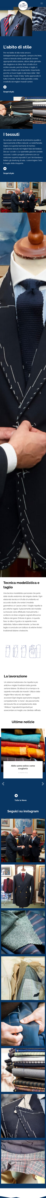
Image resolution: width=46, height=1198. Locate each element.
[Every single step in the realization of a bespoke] (23, 978)
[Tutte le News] (16, 795)
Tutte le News (21, 800)
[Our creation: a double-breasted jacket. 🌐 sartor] (23, 886)
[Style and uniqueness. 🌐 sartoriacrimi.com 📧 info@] (23, 932)
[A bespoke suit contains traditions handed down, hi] (23, 1116)
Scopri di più (8, 92)
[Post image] (23, 750)
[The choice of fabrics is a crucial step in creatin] (23, 1070)
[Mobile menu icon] (42, 3)
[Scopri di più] (4, 87)
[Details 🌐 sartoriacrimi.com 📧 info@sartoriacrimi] (23, 1024)
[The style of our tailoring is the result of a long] (23, 840)
